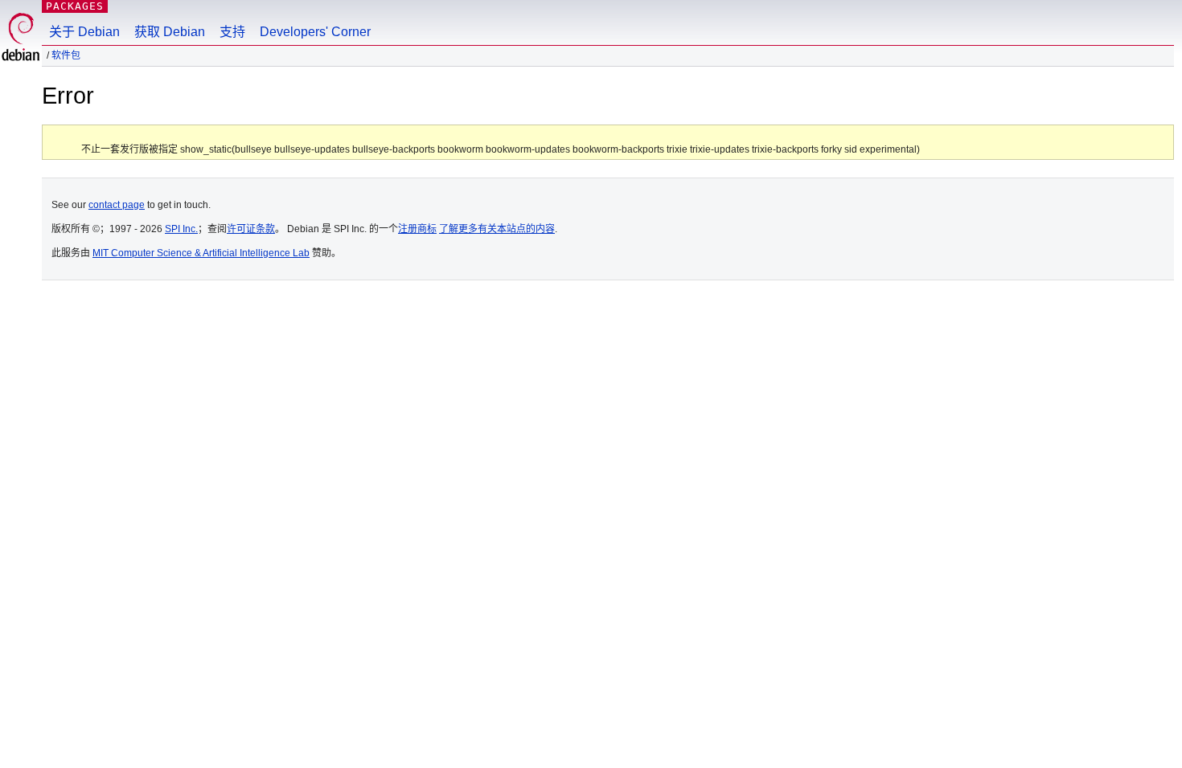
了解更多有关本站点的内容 (497, 229)
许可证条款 (251, 229)
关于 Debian (84, 32)
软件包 (65, 55)
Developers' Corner (315, 32)
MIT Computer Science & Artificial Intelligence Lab (201, 253)
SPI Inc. (181, 229)
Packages (75, 6)
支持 (232, 32)
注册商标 (417, 229)
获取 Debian (169, 32)
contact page (116, 204)
